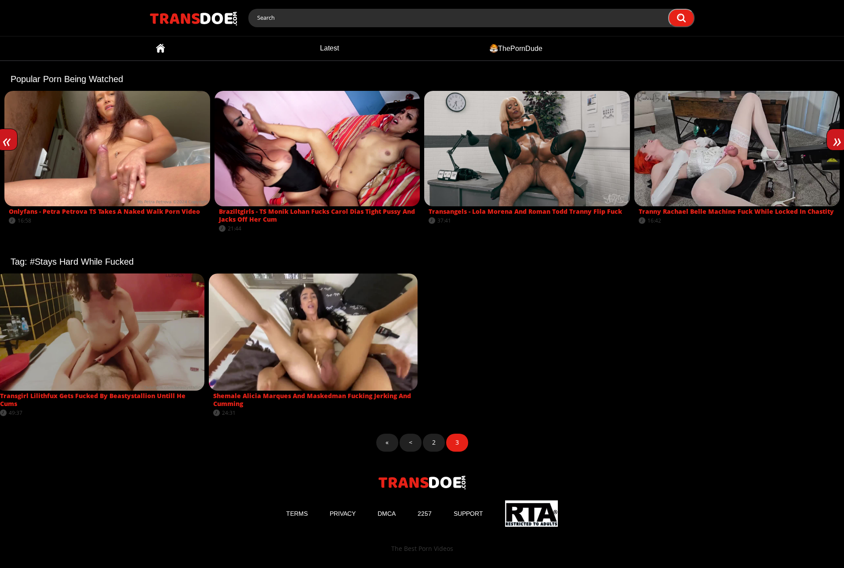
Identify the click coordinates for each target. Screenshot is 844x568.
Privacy (343, 513)
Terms (297, 513)
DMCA (387, 513)
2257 (425, 513)
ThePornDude (520, 48)
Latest (329, 48)
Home (160, 48)
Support (468, 513)
